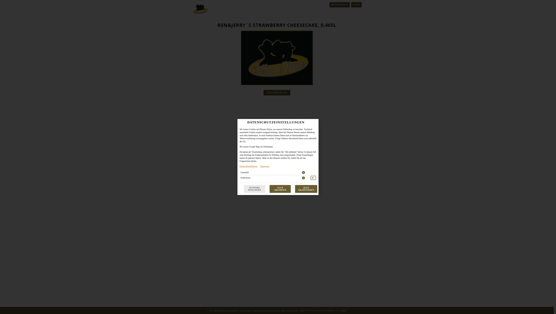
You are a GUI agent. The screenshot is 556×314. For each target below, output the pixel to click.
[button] (303, 172)
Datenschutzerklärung (248, 166)
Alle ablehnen (280, 189)
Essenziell (245, 172)
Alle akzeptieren (306, 189)
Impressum (264, 166)
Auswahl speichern (254, 189)
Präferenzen (245, 178)
